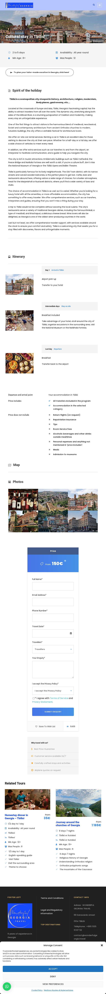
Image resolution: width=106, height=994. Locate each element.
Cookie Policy (37, 990)
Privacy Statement (42, 701)
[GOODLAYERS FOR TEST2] (23, 499)
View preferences (53, 984)
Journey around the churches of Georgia (68, 824)
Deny (53, 976)
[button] (101, 945)
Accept (53, 968)
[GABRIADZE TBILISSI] (23, 521)
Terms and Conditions (52, 898)
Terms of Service (59, 698)
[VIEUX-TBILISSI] (53, 521)
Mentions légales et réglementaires (58, 990)
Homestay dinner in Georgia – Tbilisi (16, 817)
